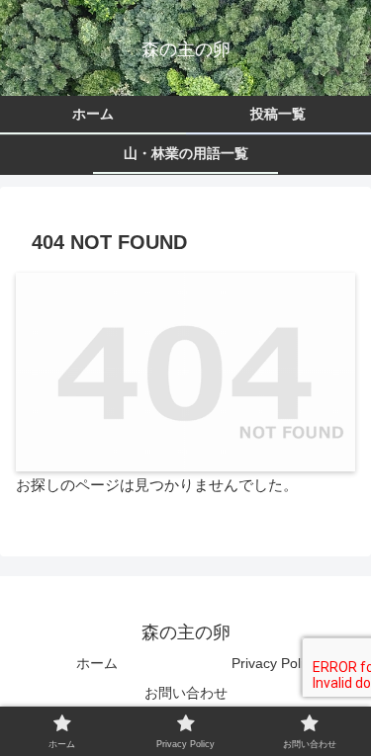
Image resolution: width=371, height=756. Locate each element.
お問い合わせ (186, 693)
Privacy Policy (275, 663)
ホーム (97, 663)
